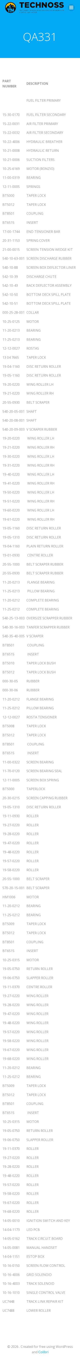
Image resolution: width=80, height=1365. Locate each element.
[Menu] (71, 7)
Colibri (43, 1352)
